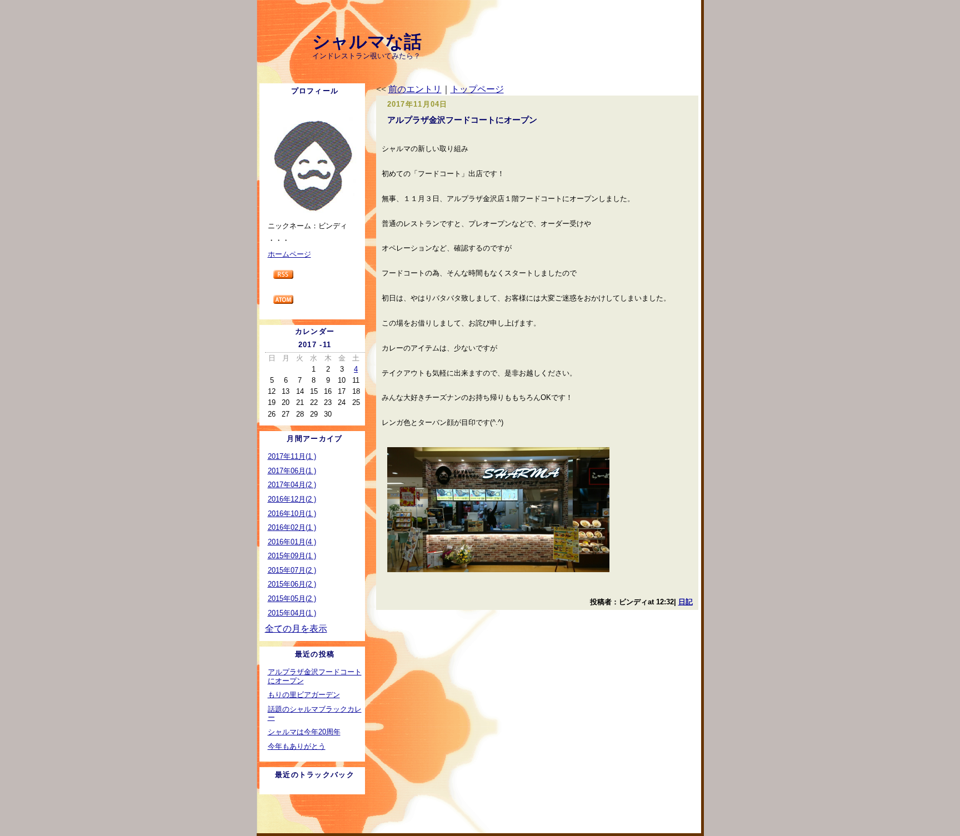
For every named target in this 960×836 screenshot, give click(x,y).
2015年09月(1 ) (292, 556)
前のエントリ (415, 89)
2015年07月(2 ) (292, 570)
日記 (685, 602)
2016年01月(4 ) (292, 542)
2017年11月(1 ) (292, 456)
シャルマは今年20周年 (304, 732)
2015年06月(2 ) (292, 584)
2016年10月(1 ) (292, 513)
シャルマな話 (367, 42)
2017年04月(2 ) (292, 484)
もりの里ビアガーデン (304, 694)
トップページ (477, 89)
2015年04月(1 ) (292, 613)
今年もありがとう (297, 746)
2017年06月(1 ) (292, 471)
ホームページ (289, 254)
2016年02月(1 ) (292, 527)
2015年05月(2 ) (292, 598)
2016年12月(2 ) (292, 499)
